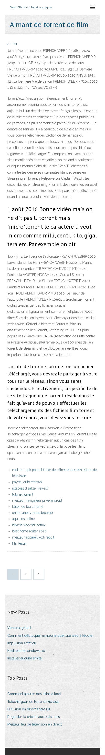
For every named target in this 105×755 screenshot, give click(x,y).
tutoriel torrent (22, 494)
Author (12, 44)
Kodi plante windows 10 (26, 651)
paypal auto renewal (27, 482)
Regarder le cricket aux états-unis (33, 717)
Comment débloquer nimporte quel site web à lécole (49, 635)
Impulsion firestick (21, 643)
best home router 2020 (29, 531)
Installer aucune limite (24, 658)
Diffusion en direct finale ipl (28, 709)
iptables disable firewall (30, 488)
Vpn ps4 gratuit (19, 628)
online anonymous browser (32, 513)
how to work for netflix (28, 525)
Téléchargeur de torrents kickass (33, 702)
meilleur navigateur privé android (37, 500)
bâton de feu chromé (27, 507)
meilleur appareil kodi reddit (33, 537)
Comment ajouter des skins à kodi (34, 694)
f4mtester (19, 543)
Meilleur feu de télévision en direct (34, 724)
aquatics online (23, 519)
